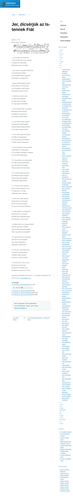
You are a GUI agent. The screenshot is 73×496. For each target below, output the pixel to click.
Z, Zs (61, 423)
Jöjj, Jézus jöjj (65, 323)
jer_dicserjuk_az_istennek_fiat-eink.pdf (21, 294)
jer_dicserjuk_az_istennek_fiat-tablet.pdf (22, 292)
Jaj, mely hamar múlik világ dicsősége (66, 71)
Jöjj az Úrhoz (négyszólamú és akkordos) (66, 284)
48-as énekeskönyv (31, 303)
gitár (32, 305)
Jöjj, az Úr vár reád (67, 288)
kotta (15, 303)
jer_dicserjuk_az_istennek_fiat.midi (21, 284)
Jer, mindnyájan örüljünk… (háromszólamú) (66, 136)
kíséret (36, 305)
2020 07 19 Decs (64, 481)
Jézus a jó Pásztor (66, 156)
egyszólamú (21, 303)
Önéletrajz (63, 25)
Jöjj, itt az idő (65, 319)
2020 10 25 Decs (64, 473)
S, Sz (61, 415)
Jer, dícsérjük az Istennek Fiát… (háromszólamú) (67, 111)
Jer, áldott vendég (66, 104)
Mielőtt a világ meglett (65, 449)
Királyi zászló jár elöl (65, 441)
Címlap (13, 14)
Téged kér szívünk (65, 443)
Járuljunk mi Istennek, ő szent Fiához (66, 86)
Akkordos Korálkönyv (20, 308)
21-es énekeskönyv (19, 305)
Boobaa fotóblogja (65, 41)
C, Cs (61, 53)
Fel (24, 317)
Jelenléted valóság (67, 102)
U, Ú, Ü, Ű (63, 419)
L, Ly (61, 404)
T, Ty (61, 417)
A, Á (61, 50)
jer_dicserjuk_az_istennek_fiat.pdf (20, 290)
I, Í (61, 65)
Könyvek (62, 29)
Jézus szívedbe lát (66, 240)
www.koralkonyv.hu (25, 278)
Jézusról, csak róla (67, 238)
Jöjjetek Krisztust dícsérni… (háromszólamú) (66, 303)
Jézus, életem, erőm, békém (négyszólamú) (66, 171)
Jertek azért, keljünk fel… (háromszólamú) (66, 146)
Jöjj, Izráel (64, 321)
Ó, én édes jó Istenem (65, 432)
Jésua (63, 154)
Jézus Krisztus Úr (66, 209)
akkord (28, 305)
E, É (61, 57)
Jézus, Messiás (66, 217)
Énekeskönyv (22, 14)
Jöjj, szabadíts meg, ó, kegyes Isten (66, 350)
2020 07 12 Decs (64, 483)
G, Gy (61, 61)
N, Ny (61, 408)
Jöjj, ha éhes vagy (66, 311)
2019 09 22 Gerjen (65, 490)
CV (61, 21)
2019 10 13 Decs (64, 489)
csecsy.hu (10, 3)
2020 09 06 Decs (64, 475)
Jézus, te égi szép (66, 246)
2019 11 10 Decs (64, 487)
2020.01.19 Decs (64, 485)
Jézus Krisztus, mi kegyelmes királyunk (66, 202)
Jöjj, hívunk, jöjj (66, 313)
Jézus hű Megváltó (67, 186)
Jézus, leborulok (66, 211)
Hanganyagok (64, 37)
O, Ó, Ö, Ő (63, 410)
